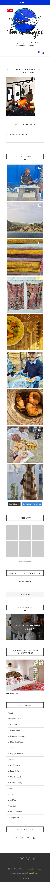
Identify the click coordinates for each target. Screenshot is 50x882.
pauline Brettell (17, 134)
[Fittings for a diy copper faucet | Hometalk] (25, 549)
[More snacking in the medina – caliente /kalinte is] (25, 370)
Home (39, 868)
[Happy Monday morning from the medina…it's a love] (25, 482)
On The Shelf (15, 776)
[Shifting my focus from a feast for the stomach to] (25, 295)
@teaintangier (25, 561)
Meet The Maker (16, 742)
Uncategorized (13, 817)
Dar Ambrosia (12, 692)
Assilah (13, 805)
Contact (32, 868)
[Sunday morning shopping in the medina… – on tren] (25, 257)
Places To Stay (16, 811)
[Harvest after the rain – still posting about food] (25, 407)
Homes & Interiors (17, 736)
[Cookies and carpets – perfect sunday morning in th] (25, 444)
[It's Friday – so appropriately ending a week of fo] (25, 332)
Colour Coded (16, 724)
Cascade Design (34, 873)
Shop (10, 868)
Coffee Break (15, 765)
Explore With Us (17, 753)
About (10, 713)
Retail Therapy (16, 782)
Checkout (23, 868)
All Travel (14, 800)
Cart (16, 868)
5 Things (13, 794)
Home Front (15, 730)
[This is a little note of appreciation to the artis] (25, 183)
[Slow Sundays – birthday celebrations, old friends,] (25, 220)
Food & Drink (16, 771)
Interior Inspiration (15, 718)
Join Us (11, 747)
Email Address (25, 581)
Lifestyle (11, 759)
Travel (10, 788)
